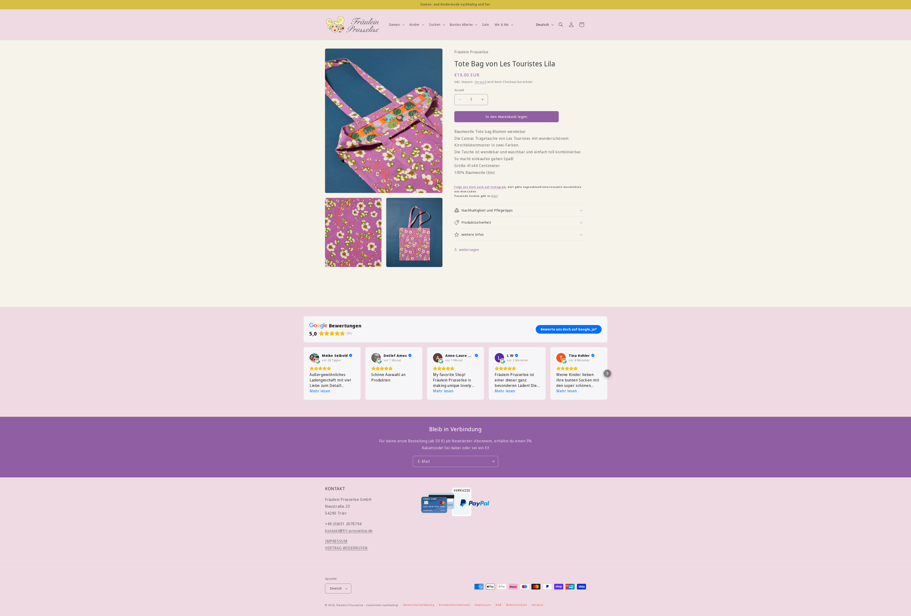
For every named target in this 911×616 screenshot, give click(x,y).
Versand (481, 82)
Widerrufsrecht (516, 605)
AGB (498, 605)
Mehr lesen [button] (320, 391)
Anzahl (459, 90)
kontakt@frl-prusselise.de (349, 530)
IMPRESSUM (336, 541)
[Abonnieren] (493, 461)
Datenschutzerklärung (418, 605)
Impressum (483, 605)
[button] (396, 25)
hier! (494, 196)
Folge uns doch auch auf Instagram (480, 187)
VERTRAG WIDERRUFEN (346, 548)
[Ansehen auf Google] (314, 357)
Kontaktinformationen (454, 605)
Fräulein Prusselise (349, 605)
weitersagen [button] (469, 249)
